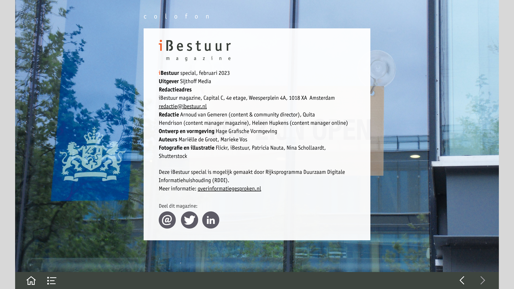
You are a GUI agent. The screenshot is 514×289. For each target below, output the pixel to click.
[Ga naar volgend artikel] (482, 280)
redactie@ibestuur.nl (183, 106)
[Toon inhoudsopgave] (52, 280)
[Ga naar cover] (31, 280)
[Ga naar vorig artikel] (461, 280)
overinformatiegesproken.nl (229, 188)
